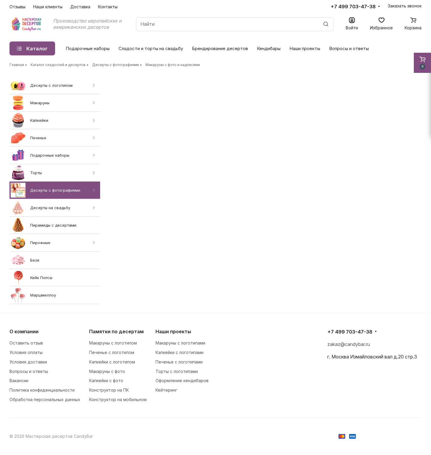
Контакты (108, 6)
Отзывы (17, 6)
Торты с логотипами (177, 371)
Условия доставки (28, 361)
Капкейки (39, 120)
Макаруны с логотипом (113, 342)
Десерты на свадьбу (50, 207)
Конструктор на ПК (109, 389)
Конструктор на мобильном (118, 399)
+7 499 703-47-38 (353, 6)
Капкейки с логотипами (180, 352)
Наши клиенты (48, 6)
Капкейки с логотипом (112, 361)
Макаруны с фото (107, 371)
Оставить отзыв (26, 342)
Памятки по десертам (116, 331)
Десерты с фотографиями (55, 190)
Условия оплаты (26, 352)
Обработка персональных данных (44, 399)
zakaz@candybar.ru (348, 344)
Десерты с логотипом (51, 85)
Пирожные (40, 242)
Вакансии (18, 380)
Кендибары (269, 48)
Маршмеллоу (43, 295)
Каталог (37, 49)
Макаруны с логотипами (180, 342)
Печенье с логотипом (111, 352)
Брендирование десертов (220, 48)
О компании (24, 331)
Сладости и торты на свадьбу (150, 48)
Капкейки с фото (106, 380)
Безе (34, 260)
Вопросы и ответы (349, 48)
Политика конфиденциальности (42, 389)
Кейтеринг (166, 389)
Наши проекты (304, 48)
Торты (36, 172)
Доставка (80, 6)
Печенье (38, 137)
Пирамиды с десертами (53, 225)
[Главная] (26, 24)
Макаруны (39, 102)
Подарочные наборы (49, 155)
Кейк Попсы (41, 277)
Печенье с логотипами (179, 361)
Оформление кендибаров (182, 380)
